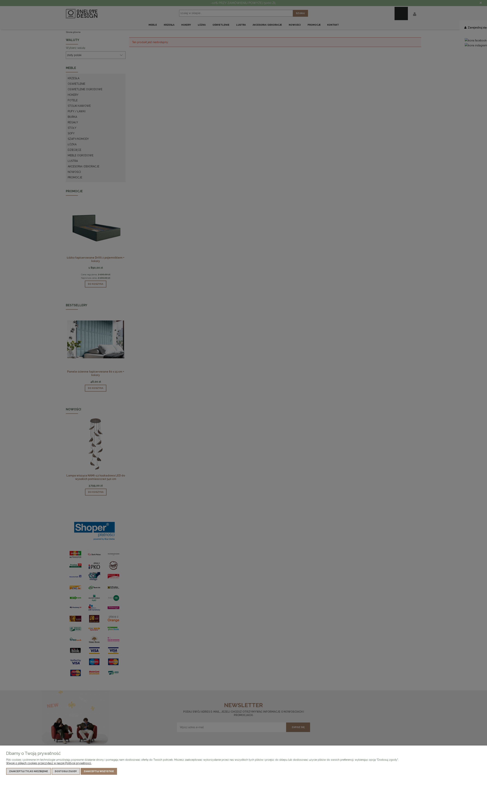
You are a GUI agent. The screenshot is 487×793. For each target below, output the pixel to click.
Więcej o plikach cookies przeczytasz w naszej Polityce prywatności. (49, 763)
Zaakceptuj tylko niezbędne (28, 771)
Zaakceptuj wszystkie (99, 771)
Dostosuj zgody (66, 771)
